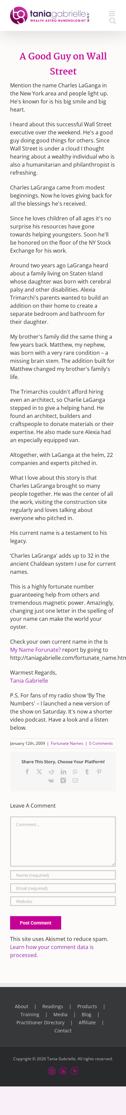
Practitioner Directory (40, 1022)
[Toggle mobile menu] (112, 13)
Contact (63, 1030)
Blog (86, 1014)
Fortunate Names (67, 743)
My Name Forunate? (35, 649)
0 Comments (101, 743)
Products (87, 1006)
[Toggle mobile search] (112, 20)
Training (29, 1014)
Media (60, 1014)
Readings (52, 1006)
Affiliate (87, 1022)
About (21, 1006)
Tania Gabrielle (29, 680)
